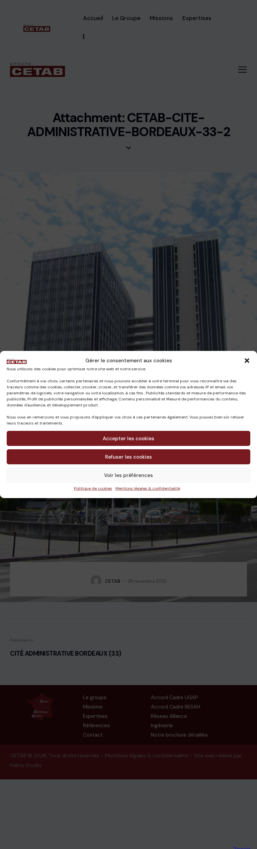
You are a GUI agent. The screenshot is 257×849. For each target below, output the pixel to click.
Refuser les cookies (128, 457)
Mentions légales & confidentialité (147, 488)
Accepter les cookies (128, 438)
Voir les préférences (128, 475)
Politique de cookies (93, 488)
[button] (247, 360)
